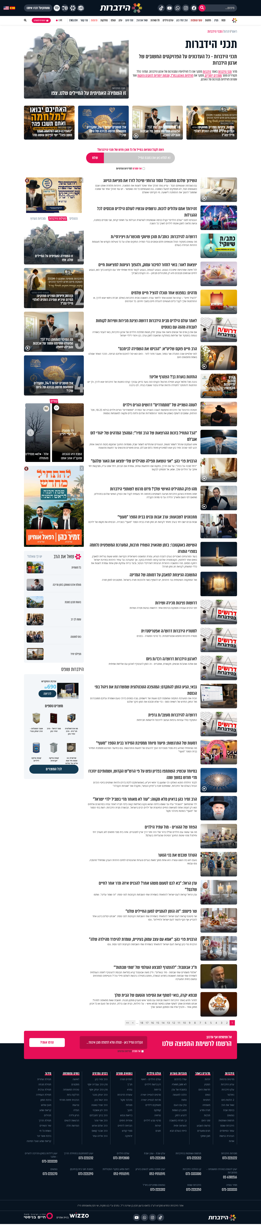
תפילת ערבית (44, 1089)
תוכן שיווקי (205, 1136)
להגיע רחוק (181, 1115)
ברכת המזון (45, 1099)
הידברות (207, 71)
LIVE (60, 20)
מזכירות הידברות (229, 1153)
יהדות (207, 1079)
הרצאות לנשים (71, 1120)
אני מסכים (129, 168)
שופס (113, 20)
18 (141, 1022)
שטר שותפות (196, 20)
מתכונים (75, 1084)
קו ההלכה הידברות (192, 1169)
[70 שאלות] (64, 8)
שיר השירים (45, 1125)
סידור (48, 1073)
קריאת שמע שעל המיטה (39, 1141)
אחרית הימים (125, 1120)
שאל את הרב (142, 20)
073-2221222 (229, 1158)
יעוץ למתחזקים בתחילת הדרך (78, 1153)
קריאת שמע (45, 1110)
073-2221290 (85, 1173)
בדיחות (157, 1089)
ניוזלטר (230, 1094)
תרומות (94, 20)
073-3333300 (193, 1173)
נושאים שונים (124, 1073)
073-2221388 (157, 1158)
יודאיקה (128, 1136)
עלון (120, 20)
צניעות (75, 1105)
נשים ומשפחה (71, 1073)
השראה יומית (180, 1125)
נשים (207, 1094)
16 (152, 1022)
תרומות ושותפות (226, 1120)
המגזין (207, 1084)
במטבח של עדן (179, 1089)
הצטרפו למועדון (39, 20)
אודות (231, 1141)
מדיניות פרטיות (227, 1079)
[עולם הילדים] (80, 8)
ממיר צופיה (231, 1185)
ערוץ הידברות (227, 1084)
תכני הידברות (225, 71)
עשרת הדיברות (124, 1094)
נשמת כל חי (45, 1130)
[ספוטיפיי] (56, 8)
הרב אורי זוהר (101, 1120)
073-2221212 (194, 1158)
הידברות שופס (227, 1125)
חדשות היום (204, 1089)
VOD (223, 20)
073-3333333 (229, 1189)
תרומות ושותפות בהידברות (188, 1153)
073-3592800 (121, 1158)
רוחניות (206, 1099)
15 (157, 1022)
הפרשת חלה (72, 1125)
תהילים (47, 1115)
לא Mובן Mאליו (179, 1084)
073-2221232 (85, 1158)
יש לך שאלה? (34, 556)
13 (168, 1022)
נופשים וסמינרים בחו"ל (154, 1185)
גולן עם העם (180, 1105)
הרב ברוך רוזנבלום (99, 1115)
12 (173, 1022)
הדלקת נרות (73, 1094)
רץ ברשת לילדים (153, 1084)
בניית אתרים (62, 1217)
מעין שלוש (46, 1105)
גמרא (129, 1089)
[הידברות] (121, 8)
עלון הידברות (228, 1089)
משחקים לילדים (153, 1105)
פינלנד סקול (126, 1099)
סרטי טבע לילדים (152, 1120)
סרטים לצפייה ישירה (151, 1094)
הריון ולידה (74, 1115)
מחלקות (104, 20)
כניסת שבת (228, 1110)
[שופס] (72, 8)
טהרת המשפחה (71, 1089)
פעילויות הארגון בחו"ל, (181, 75)
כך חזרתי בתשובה (178, 1120)
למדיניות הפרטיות (124, 168)
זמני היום (129, 20)
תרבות (207, 1115)
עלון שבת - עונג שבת (154, 1153)
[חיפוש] (202, 8)
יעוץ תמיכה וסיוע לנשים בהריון (150, 1169)
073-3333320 (49, 1161)
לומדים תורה (126, 1079)
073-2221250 (193, 1189)
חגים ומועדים (203, 1130)
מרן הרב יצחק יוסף (98, 1089)
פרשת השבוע (203, 1125)
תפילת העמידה (43, 1094)
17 (147, 1022)
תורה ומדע (205, 1110)
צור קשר (84, 20)
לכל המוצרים (54, 769)
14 (163, 1022)
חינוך (129, 1110)
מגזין (216, 20)
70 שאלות (155, 20)
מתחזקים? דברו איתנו (38, 8)
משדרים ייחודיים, (213, 75)
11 (179, 1022)
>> (127, 1022)
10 (184, 1022)
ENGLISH (73, 20)
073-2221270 (50, 1173)
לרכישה (47, 693)
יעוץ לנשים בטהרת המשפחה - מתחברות (221, 1170)
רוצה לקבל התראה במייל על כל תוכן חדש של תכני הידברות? (130, 149)
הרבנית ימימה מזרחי (69, 1099)
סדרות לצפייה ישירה (151, 1099)
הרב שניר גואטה (99, 1105)
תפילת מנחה (44, 1084)
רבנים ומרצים (100, 1073)
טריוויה (157, 1115)
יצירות (158, 1125)
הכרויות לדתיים (125, 1125)
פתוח (184, 1099)
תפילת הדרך (45, 1120)
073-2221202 (157, 1189)
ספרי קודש (127, 1130)
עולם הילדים (168, 20)
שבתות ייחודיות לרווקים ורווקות (153, 75)
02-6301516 (230, 1177)
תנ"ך (129, 1084)
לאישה (76, 1079)
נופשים (230, 1115)
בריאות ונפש (126, 1115)
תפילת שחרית (44, 1079)
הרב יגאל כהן (101, 1099)
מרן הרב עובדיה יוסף (98, 1084)
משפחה (206, 1105)
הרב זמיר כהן (182, 20)
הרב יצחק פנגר (100, 1094)
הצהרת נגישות (226, 1136)
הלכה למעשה (180, 1094)
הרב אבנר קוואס (100, 1130)
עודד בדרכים (180, 1079)
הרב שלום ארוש (100, 1125)
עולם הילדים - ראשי (151, 1079)
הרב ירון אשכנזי (100, 1110)
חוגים (158, 1130)
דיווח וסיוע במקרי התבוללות (116, 1169)
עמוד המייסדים (227, 1130)
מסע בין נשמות (179, 1110)
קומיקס (157, 1110)
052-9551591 (157, 1173)
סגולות (129, 1105)
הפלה (76, 1110)
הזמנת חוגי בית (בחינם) (81, 1169)
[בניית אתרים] (79, 1217)
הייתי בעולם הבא (178, 1130)
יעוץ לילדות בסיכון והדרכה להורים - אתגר (41, 1155)
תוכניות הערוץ (178, 1073)
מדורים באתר (202, 1073)
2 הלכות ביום (227, 1099)
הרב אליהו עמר (100, 1136)
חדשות (208, 20)
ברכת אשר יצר (44, 1136)
